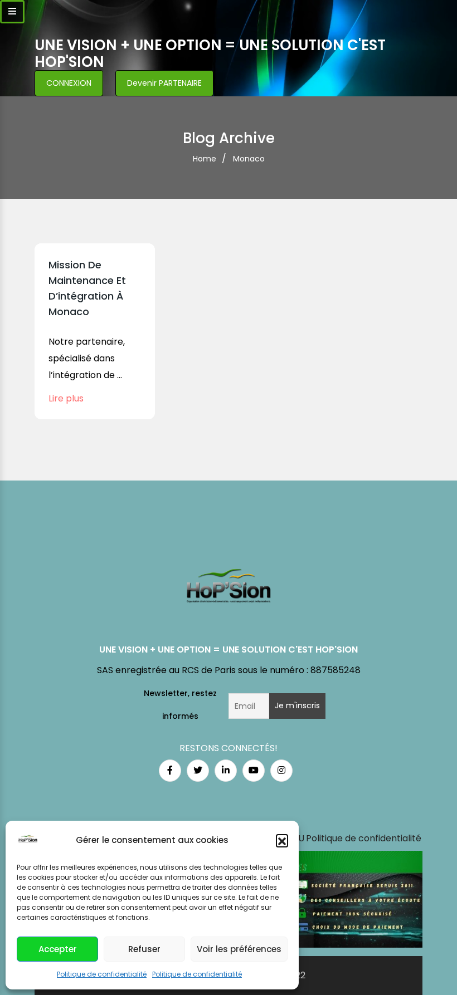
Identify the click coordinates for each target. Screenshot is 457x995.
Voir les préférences (239, 949)
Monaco (249, 158)
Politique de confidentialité (102, 974)
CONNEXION (68, 83)
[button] (282, 840)
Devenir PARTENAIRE (164, 83)
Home (204, 158)
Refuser (144, 949)
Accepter (57, 949)
